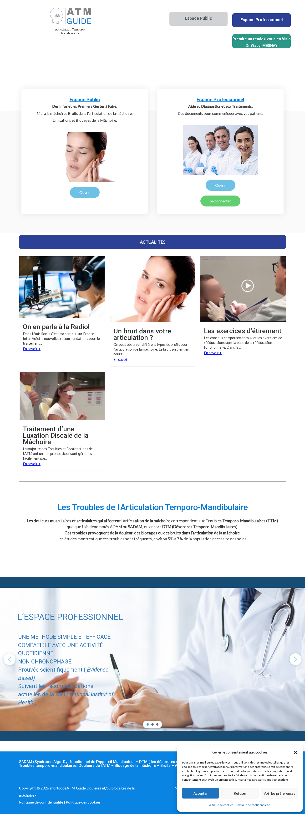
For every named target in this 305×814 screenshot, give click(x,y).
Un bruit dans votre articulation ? (142, 334)
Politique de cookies (220, 805)
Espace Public (85, 99)
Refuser (240, 793)
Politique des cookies (83, 802)
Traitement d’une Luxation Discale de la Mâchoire (55, 435)
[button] (295, 752)
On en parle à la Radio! (56, 327)
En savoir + (32, 349)
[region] (152, 659)
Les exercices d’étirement (242, 331)
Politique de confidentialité (253, 805)
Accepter (200, 793)
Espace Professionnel (220, 99)
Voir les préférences (279, 793)
